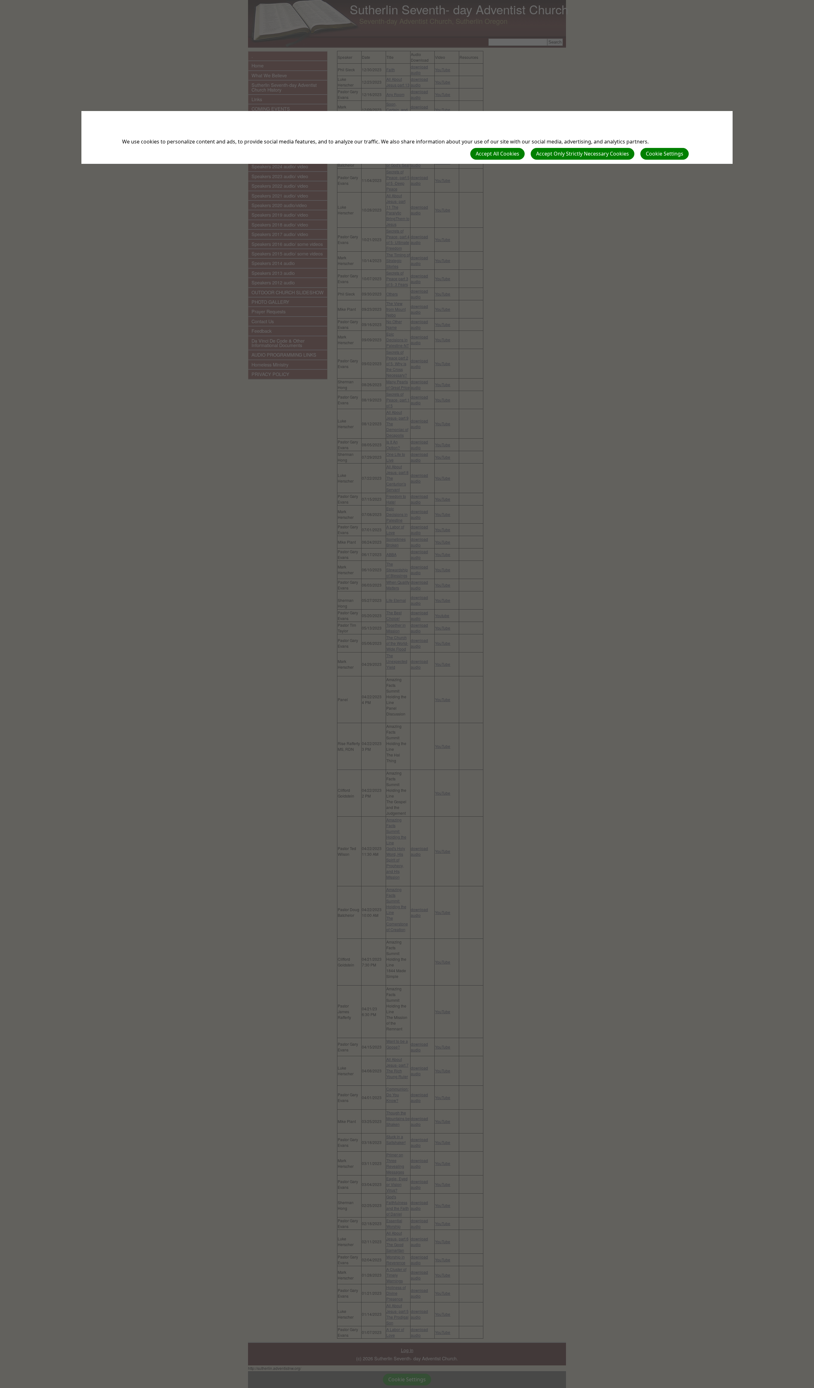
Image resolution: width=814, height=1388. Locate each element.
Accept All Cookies (497, 153)
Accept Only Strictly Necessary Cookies (582, 153)
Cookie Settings (664, 153)
